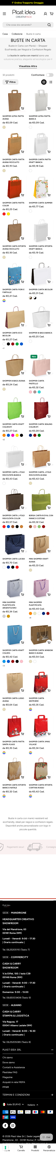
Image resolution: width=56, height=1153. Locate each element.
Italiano (31, 1104)
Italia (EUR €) (14, 1104)
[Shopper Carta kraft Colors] (14, 635)
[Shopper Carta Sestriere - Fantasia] (30, 709)
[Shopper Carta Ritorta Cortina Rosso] (41, 769)
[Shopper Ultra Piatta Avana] (14, 101)
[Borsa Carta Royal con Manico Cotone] (41, 500)
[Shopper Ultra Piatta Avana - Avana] (4, 127)
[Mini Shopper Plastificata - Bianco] (39, 613)
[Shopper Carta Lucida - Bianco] (4, 567)
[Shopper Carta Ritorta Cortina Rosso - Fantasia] (30, 796)
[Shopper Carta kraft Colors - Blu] (8, 661)
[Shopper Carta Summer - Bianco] (30, 211)
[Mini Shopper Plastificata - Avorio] (34, 613)
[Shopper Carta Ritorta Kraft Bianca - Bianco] (30, 257)
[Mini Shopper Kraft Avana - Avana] (30, 570)
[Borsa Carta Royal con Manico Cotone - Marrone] (30, 526)
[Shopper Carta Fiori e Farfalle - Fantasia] (4, 300)
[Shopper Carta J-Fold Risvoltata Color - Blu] (8, 526)
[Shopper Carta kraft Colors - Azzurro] (4, 661)
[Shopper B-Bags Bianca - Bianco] (30, 341)
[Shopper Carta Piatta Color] (14, 187)
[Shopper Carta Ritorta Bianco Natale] (14, 769)
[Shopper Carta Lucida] (14, 543)
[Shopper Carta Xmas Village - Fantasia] (30, 752)
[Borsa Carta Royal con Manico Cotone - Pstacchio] (39, 526)
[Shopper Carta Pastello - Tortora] (34, 391)
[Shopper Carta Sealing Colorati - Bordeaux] (34, 435)
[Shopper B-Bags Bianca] (41, 317)
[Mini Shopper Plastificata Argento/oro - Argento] (4, 616)
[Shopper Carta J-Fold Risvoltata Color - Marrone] (12, 526)
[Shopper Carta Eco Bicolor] (14, 317)
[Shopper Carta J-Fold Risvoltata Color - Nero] (17, 526)
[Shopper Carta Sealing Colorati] (41, 409)
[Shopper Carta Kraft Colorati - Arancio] (4, 435)
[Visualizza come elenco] (51, 82)
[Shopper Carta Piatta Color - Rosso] (4, 213)
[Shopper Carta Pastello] (41, 365)
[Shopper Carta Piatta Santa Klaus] (14, 726)
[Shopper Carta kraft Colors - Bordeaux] (12, 661)
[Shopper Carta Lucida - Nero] (12, 567)
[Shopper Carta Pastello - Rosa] (30, 391)
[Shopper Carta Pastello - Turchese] (39, 391)
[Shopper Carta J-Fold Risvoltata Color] (14, 500)
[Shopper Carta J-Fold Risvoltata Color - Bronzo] (21, 526)
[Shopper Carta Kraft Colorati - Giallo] (17, 435)
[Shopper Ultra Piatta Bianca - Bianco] (30, 127)
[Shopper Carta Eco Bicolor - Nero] (8, 344)
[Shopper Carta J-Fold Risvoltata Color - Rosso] (4, 526)
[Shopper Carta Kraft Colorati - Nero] (21, 435)
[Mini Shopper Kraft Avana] (41, 543)
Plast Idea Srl (17, 1136)
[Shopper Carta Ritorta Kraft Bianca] (41, 231)
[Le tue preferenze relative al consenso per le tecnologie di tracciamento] (5, 1148)
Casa (5, 34)
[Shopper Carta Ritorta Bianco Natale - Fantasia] (4, 796)
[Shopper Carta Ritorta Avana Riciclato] (14, 231)
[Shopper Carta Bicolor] (41, 274)
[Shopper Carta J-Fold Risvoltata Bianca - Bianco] (4, 483)
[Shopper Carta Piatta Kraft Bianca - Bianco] (30, 170)
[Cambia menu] (4, 14)
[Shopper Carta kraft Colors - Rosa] (21, 661)
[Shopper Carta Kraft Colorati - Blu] (8, 435)
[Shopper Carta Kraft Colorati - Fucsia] (12, 435)
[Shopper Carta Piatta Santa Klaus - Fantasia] (4, 752)
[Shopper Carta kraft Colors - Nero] (17, 661)
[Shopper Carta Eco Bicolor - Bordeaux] (12, 344)
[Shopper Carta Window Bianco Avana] (41, 635)
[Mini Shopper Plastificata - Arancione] (30, 613)
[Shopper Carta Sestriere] (41, 683)
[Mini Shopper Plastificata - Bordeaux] (47, 613)
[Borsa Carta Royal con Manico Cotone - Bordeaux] (43, 526)
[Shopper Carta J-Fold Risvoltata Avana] (41, 457)
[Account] (45, 14)
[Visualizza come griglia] (44, 82)
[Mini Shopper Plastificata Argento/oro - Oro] (8, 616)
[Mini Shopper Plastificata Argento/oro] (14, 587)
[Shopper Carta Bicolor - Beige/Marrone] (30, 297)
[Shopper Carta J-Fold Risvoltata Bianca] (14, 457)
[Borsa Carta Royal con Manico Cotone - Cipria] (34, 526)
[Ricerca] (49, 25)
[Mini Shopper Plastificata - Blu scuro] (43, 613)
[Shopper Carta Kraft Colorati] (14, 409)
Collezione (17, 34)
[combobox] (28, 25)
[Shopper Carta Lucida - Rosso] (17, 567)
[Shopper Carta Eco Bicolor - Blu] (21, 344)
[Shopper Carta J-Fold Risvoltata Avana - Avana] (30, 483)
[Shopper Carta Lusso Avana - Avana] (4, 709)
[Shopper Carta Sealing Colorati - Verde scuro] (39, 435)
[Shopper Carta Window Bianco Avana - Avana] (30, 661)
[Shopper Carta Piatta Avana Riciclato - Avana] (4, 170)
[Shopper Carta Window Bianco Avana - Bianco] (34, 661)
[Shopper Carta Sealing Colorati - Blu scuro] (30, 435)
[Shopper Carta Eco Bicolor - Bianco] (4, 344)
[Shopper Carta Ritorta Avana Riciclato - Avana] (4, 257)
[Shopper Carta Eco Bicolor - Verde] (17, 344)
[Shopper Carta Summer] (41, 187)
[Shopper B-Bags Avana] (14, 365)
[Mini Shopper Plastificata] (41, 587)
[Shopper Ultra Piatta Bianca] (41, 101)
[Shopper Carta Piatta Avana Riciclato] (14, 144)
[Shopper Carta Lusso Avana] (14, 683)
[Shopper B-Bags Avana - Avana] (4, 389)
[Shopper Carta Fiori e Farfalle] (14, 274)
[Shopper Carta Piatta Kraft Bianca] (41, 144)
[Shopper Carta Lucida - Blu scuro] (8, 567)
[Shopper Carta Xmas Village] (41, 726)
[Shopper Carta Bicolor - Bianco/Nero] (34, 297)
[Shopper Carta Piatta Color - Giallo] (8, 213)
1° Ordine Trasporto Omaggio (27, 2)
